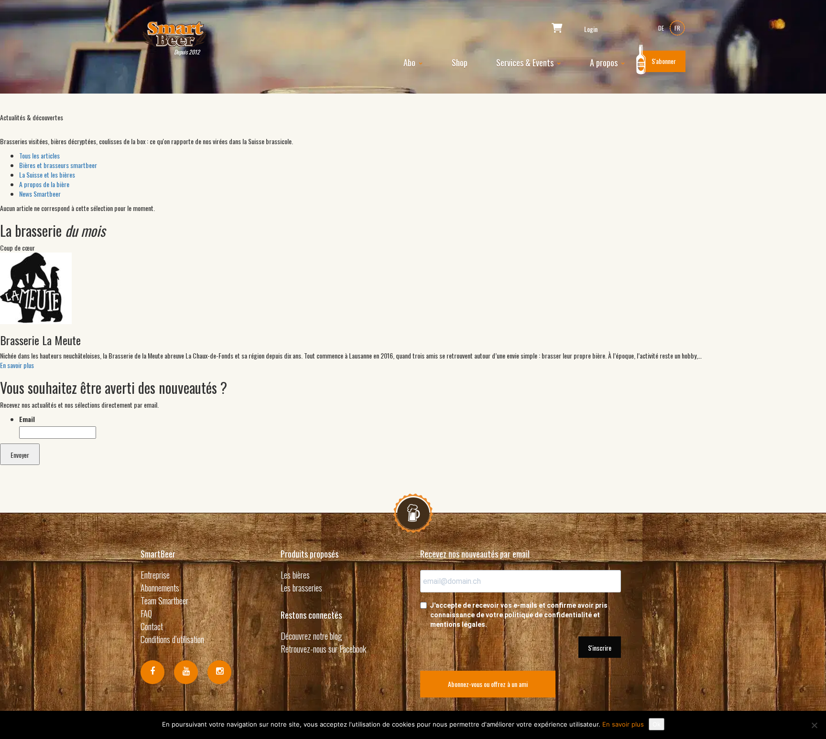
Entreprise (155, 575)
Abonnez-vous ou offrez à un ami (488, 684)
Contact (152, 626)
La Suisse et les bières (47, 174)
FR (677, 28)
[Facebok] (152, 672)
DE (661, 28)
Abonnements (160, 587)
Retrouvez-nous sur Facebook (323, 649)
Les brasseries (301, 587)
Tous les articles (39, 155)
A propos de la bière (44, 184)
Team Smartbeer (164, 600)
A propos (605, 62)
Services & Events (525, 62)
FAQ (146, 613)
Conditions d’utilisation (172, 639)
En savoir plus (17, 365)
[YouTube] (186, 672)
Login (591, 29)
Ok (656, 724)
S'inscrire (599, 648)
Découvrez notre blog (311, 636)
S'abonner (664, 61)
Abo (410, 62)
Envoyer (20, 455)
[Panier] (557, 29)
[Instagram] (219, 672)
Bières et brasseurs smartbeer (58, 165)
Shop (459, 62)
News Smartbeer (40, 194)
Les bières (295, 575)
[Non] (814, 725)
